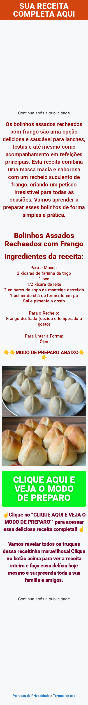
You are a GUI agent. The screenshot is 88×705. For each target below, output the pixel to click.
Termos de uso (63, 696)
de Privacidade (38, 696)
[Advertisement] (44, 66)
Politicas (19, 696)
